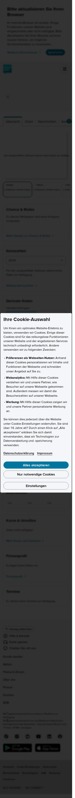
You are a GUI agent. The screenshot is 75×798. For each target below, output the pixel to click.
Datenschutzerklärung (18, 453)
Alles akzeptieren (36, 465)
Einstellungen (36, 486)
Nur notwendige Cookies (36, 474)
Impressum (44, 453)
